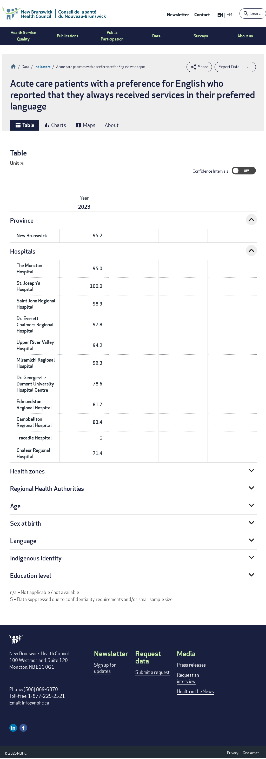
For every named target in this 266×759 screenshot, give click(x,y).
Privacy (232, 752)
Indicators (43, 66)
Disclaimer (251, 752)
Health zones (27, 471)
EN (220, 14)
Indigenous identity (36, 558)
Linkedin (13, 728)
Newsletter (178, 14)
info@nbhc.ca (35, 703)
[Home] (54, 13)
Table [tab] (24, 125)
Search (256, 13)
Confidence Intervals (210, 171)
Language (23, 541)
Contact (202, 14)
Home (13, 66)
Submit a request (152, 672)
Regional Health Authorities (47, 488)
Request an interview (188, 678)
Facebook (23, 728)
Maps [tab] (85, 125)
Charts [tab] (55, 125)
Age (15, 506)
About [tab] (112, 125)
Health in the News (195, 691)
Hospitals (22, 251)
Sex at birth (25, 523)
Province (22, 220)
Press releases (191, 665)
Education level (30, 575)
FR (229, 14)
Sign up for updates (105, 668)
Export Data (229, 67)
